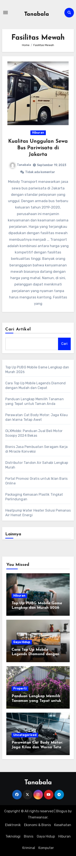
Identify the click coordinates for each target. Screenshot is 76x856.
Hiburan (38, 132)
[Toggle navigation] (5, 12)
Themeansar (38, 817)
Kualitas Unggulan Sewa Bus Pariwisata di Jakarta (38, 148)
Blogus (61, 811)
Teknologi (12, 836)
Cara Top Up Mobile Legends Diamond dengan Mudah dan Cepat (35, 654)
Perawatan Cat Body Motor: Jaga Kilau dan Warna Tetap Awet (38, 747)
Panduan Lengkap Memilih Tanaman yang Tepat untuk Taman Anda (36, 700)
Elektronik (13, 825)
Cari (64, 344)
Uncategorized (25, 735)
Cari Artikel (18, 329)
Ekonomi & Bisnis (37, 825)
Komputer (46, 848)
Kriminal (28, 848)
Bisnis (28, 836)
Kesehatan (62, 825)
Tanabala (36, 14)
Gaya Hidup (21, 642)
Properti (20, 688)
